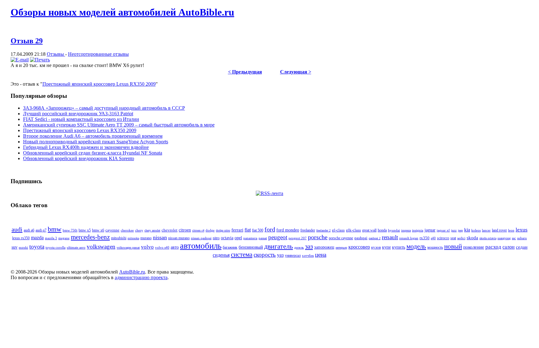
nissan (160, 237)
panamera (250, 238)
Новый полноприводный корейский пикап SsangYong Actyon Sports (95, 141)
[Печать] (40, 59)
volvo (147, 247)
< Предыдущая (245, 71)
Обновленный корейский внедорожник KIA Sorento (78, 158)
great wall (369, 230)
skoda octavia (487, 238)
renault (390, 237)
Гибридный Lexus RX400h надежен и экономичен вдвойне (86, 147)
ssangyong (504, 238)
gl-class (338, 230)
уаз (280, 255)
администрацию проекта (141, 277)
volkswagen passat (128, 247)
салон (509, 247)
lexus (521, 229)
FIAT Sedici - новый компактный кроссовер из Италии (81, 119)
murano (146, 238)
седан (521, 247)
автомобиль (200, 245)
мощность (435, 247)
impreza (406, 230)
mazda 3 (51, 238)
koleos (476, 230)
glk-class (353, 230)
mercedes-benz (90, 237)
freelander (307, 230)
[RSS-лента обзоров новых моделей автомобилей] (269, 193)
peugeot (277, 237)
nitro (216, 238)
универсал (293, 255)
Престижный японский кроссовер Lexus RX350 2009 (99, 84)
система (241, 254)
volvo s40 (162, 247)
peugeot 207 (298, 238)
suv (14, 247)
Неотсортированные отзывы (98, 54)
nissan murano (179, 238)
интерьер (341, 247)
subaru (522, 238)
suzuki (23, 247)
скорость (265, 254)
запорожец (324, 247)
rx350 (425, 238)
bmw (54, 229)
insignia (417, 230)
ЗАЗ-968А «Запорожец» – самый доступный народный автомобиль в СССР (104, 108)
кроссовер (359, 247)
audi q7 (41, 230)
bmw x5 (85, 230)
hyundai (394, 230)
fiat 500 (257, 230)
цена (320, 254)
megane (64, 238)
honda (382, 230)
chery (139, 230)
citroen (185, 229)
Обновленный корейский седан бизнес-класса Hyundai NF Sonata (92, 152)
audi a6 (29, 230)
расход (493, 247)
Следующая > (295, 71)
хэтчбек (308, 255)
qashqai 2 (375, 238)
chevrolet (169, 230)
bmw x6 (98, 230)
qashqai (360, 238)
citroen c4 (198, 230)
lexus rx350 (21, 238)
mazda (37, 237)
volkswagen (101, 246)
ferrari (237, 229)
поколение (473, 247)
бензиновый (251, 247)
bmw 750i (70, 230)
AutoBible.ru (132, 271)
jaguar (430, 230)
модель (416, 246)
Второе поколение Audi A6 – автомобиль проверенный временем (93, 136)
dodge (210, 230)
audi (17, 229)
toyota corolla (56, 247)
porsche (318, 237)
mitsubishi (118, 238)
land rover (499, 230)
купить (398, 247)
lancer (486, 230)
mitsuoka (133, 238)
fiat (248, 229)
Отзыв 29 (27, 41)
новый (453, 246)
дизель (299, 247)
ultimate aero (76, 247)
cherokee (127, 230)
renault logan (408, 238)
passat (263, 238)
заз (309, 246)
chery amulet (152, 230)
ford (270, 229)
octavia (227, 237)
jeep (460, 230)
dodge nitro (223, 230)
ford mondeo (287, 230)
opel (238, 238)
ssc (514, 238)
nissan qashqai (201, 238)
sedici (461, 238)
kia (467, 229)
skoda (472, 237)
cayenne (112, 230)
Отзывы (56, 54)
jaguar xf (443, 230)
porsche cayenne (341, 238)
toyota (36, 246)
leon (511, 230)
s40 (433, 238)
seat (453, 238)
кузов (376, 247)
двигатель (278, 246)
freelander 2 (323, 230)
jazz (454, 230)
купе (386, 247)
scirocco (443, 238)
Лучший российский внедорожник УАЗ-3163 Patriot (78, 113)
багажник (230, 247)
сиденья (221, 255)
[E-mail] (20, 59)
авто (175, 247)
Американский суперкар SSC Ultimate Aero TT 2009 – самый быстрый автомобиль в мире (119, 124)
